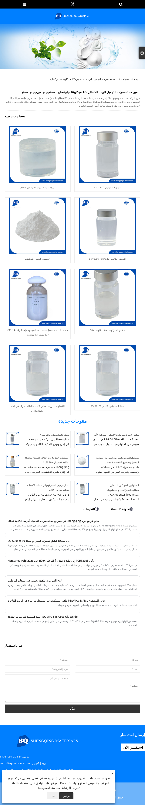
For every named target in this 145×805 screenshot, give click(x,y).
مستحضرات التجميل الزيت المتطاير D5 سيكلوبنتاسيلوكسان (83, 79)
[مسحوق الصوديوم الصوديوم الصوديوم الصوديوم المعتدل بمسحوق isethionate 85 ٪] (82, 461)
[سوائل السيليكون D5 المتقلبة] (107, 154)
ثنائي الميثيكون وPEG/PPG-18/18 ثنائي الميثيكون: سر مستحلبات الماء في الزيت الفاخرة (56, 600)
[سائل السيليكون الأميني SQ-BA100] (107, 373)
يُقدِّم (72, 709)
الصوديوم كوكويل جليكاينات (37, 258)
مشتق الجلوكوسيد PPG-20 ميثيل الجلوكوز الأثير (116, 434)
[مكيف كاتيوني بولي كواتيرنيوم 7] (12, 438)
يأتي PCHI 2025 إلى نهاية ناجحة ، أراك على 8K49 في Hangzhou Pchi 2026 (51, 560)
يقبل (52, 796)
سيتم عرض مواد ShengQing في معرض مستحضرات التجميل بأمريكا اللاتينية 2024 (53, 521)
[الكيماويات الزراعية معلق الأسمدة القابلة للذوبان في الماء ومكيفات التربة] (37, 373)
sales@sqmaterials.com (15, 763)
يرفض (66, 796)
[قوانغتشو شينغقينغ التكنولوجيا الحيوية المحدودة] (72, 16)
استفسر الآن (133, 747)
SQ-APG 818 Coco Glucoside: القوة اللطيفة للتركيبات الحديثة (43, 616)
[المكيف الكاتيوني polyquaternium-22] (107, 225)
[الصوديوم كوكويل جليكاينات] (37, 225)
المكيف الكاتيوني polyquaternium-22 (107, 258)
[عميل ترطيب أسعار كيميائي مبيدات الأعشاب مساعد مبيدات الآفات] (12, 488)
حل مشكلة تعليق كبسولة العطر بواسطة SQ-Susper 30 (39, 541)
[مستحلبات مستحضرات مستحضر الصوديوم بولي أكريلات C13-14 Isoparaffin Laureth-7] (37, 297)
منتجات (125, 79)
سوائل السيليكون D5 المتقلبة (107, 187)
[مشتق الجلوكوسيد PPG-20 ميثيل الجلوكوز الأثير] (82, 438)
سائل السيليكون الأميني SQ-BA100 (107, 406)
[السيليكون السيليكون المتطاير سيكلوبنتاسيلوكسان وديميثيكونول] (82, 488)
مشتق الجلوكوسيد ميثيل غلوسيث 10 (107, 330)
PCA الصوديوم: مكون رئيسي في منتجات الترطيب (35, 580)
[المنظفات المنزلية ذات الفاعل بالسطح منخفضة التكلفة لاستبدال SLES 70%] (12, 461)
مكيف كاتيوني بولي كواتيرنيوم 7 (54, 434)
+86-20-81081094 (11, 756)
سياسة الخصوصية (49, 788)
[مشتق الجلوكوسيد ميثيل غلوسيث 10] (107, 297)
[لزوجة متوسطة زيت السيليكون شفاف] (37, 154)
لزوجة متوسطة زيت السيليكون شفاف (38, 187)
